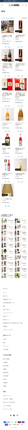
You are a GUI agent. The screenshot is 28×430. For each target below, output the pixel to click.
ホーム (4, 292)
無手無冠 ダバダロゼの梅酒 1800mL (20, 149)
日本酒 (4, 339)
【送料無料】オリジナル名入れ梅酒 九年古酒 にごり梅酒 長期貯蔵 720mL (20, 94)
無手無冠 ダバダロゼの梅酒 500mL (7, 174)
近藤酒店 (15, 427)
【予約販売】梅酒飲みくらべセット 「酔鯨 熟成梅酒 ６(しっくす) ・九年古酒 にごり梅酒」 (7, 66)
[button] (2, 5)
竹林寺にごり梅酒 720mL (6, 149)
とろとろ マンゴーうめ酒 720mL (7, 123)
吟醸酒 (4, 369)
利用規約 (5, 326)
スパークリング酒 (7, 409)
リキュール (5, 346)
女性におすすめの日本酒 (9, 402)
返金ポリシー (6, 319)
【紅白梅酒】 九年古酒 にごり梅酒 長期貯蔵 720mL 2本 (7, 94)
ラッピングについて (8, 313)
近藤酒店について (7, 299)
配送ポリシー (6, 316)
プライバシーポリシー (8, 330)
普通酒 (4, 386)
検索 (4, 306)
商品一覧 (5, 296)
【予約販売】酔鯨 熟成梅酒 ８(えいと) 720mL (20, 36)
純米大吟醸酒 (6, 359)
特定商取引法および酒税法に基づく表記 (13, 323)
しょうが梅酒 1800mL (7, 199)
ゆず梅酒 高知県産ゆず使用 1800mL (20, 174)
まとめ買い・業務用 (8, 399)
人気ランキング (7, 395)
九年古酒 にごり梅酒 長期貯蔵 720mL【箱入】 (7, 36)
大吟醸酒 (5, 362)
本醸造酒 (5, 382)
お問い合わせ (6, 309)
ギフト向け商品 (7, 405)
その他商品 (5, 349)
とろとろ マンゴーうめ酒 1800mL (20, 123)
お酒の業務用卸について (9, 302)
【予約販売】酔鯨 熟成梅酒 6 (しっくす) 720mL (20, 65)
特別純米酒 (5, 372)
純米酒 (4, 379)
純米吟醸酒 (5, 365)
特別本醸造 (5, 376)
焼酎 (4, 342)
